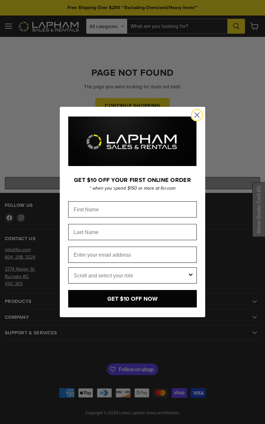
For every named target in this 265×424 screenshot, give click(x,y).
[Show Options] (190, 275)
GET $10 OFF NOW (132, 299)
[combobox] (130, 275)
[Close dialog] (197, 115)
